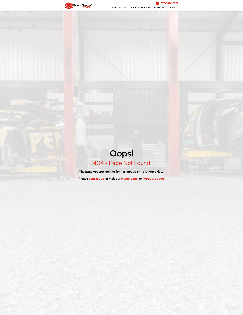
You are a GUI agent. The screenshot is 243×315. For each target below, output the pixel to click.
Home (114, 8)
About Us (156, 8)
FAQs (164, 8)
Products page (153, 179)
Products (123, 8)
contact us (96, 179)
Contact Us (173, 8)
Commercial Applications (140, 8)
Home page (129, 179)
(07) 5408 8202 (169, 3)
